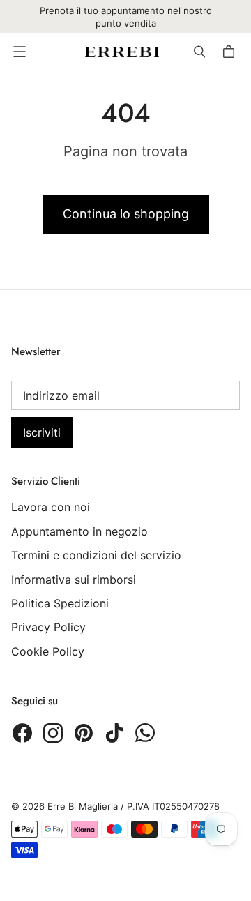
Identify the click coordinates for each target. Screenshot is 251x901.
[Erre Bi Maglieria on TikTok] (114, 733)
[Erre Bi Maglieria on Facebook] (22, 733)
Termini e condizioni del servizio (96, 555)
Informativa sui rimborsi (73, 579)
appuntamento (133, 10)
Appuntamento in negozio (79, 531)
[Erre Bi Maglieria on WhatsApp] (145, 733)
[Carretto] (231, 51)
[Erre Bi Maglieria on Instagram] (53, 733)
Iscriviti (42, 432)
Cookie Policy (47, 651)
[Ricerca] (199, 51)
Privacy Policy (48, 627)
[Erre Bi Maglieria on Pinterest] (83, 733)
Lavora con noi (50, 507)
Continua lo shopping (126, 213)
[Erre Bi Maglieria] (122, 52)
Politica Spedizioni (60, 603)
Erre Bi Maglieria (82, 806)
